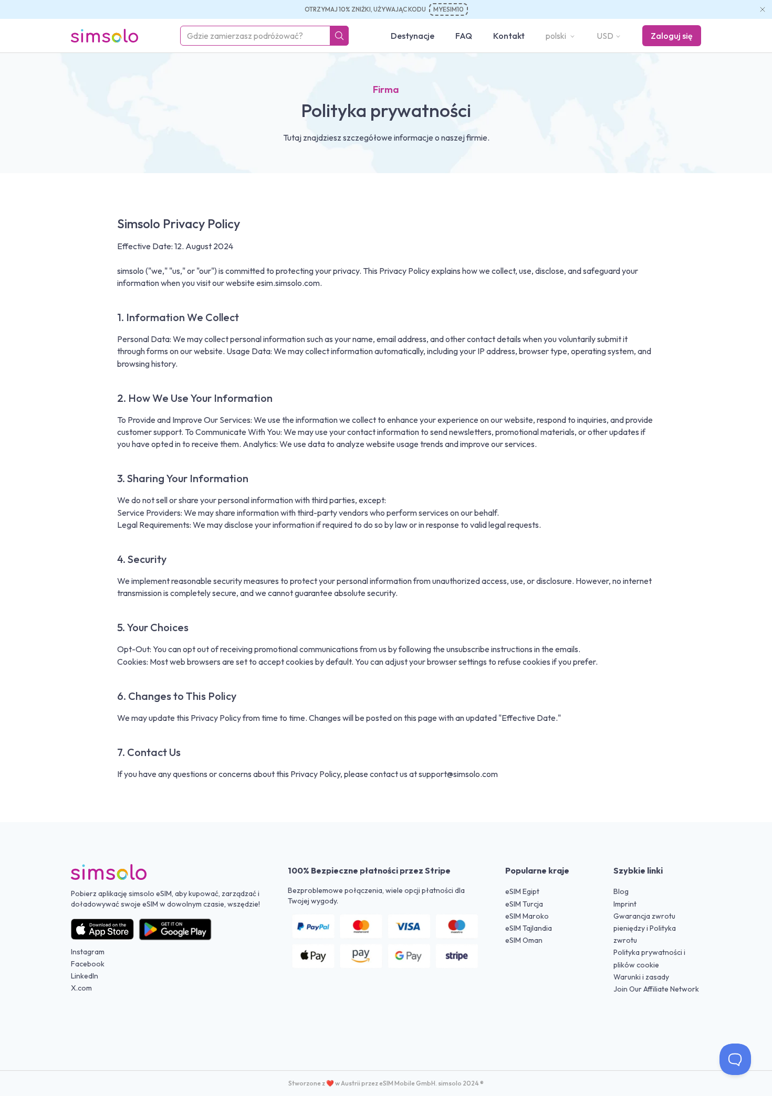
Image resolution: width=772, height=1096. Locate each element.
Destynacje (412, 35)
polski (557, 35)
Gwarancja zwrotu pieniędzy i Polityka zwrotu (644, 928)
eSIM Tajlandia (528, 928)
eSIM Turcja (524, 904)
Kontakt (509, 35)
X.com (81, 988)
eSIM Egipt (522, 891)
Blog (621, 891)
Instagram (88, 951)
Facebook (88, 964)
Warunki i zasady (641, 977)
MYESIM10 (448, 9)
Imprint (625, 904)
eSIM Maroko (527, 916)
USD (605, 35)
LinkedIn (84, 976)
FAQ (463, 35)
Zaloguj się (672, 35)
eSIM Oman (524, 940)
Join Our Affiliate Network (656, 989)
